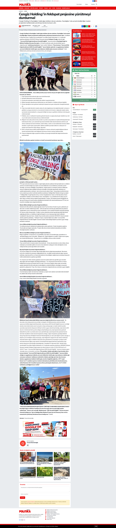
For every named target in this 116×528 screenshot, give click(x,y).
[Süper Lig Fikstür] (95, 104)
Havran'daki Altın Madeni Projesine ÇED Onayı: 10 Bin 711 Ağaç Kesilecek (61, 478)
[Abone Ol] (96, 26)
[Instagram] (24, 520)
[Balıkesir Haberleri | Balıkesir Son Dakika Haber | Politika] (25, 4)
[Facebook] (20, 520)
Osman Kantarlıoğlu (32, 442)
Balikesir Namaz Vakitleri (51, 512)
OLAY (50, 8)
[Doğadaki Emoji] (45, 471)
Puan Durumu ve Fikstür (51, 515)
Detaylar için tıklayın (84, 100)
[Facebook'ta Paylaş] (82, 26)
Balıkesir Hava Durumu (51, 511)
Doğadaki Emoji (40, 477)
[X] (22, 520)
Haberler (21, 11)
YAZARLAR (58, 8)
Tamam (96, 526)
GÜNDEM (21, 8)
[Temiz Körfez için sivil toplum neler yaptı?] (28, 471)
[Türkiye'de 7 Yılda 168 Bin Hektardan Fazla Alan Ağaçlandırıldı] (62, 456)
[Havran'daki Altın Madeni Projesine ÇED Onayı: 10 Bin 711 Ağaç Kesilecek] (62, 471)
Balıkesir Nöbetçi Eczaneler (52, 509)
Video (86, 4)
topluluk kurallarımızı (31, 501)
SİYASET (41, 8)
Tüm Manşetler (50, 516)
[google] (45, 428)
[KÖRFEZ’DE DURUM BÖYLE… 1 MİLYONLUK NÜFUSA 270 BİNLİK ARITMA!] (45, 456)
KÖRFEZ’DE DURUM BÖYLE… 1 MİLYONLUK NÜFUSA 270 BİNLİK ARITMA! (44, 463)
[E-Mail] (28, 445)
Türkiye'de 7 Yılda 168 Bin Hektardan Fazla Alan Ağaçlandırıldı (60, 463)
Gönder (22, 497)
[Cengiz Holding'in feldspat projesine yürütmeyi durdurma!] (45, 30)
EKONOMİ (26, 8)
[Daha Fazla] (89, 26)
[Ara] (96, 4)
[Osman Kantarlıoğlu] (23, 443)
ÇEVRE (25, 11)
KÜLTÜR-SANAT (34, 8)
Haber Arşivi (49, 519)
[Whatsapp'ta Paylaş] (87, 26)
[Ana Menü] (96, 8)
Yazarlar (93, 4)
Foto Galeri (79, 4)
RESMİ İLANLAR (66, 8)
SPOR (53, 8)
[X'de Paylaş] (84, 26)
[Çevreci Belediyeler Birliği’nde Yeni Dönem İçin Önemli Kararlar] (28, 456)
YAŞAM (46, 8)
